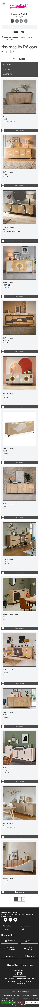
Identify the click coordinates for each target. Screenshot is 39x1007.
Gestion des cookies (30, 995)
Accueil (12, 991)
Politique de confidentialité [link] (19, 1005)
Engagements (20, 983)
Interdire (20, 1002)
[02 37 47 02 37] (12, 21)
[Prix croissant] (20, 59)
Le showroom (25, 926)
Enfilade (29, 37)
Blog (20, 981)
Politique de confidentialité (11, 995)
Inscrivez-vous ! (27, 965)
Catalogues (28, 981)
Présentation (7, 926)
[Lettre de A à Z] (23, 59)
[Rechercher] (35, 27)
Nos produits (18, 32)
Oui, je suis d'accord (8, 1002)
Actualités (6, 929)
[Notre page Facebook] (17, 21)
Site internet (11, 981)
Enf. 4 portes (10, 39)
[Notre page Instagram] (21, 21)
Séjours (22, 37)
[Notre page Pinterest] (26, 21)
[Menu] (3, 3)
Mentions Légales (23, 991)
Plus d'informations (31, 1002)
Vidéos (23, 929)
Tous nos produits (11, 37)
